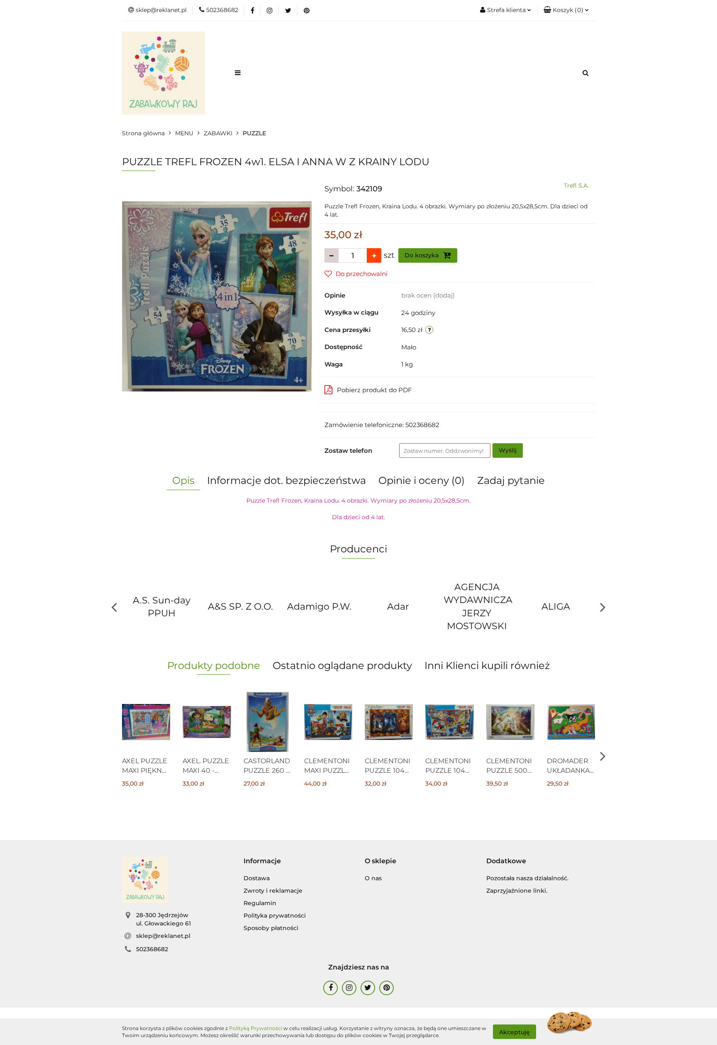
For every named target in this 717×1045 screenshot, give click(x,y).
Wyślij (508, 450)
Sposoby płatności (271, 928)
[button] (566, 10)
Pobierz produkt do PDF (374, 390)
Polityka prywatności (275, 915)
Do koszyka (422, 255)
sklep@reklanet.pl (163, 936)
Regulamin (260, 903)
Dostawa (257, 878)
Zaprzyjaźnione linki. (516, 890)
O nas (373, 878)
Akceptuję (514, 1031)
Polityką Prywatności (255, 1028)
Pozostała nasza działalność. (527, 878)
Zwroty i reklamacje (273, 890)
